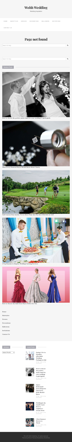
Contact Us (8, 27)
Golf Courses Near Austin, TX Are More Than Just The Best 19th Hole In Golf (28, 215)
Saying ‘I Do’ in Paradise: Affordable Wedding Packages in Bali (41, 356)
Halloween (45, 21)
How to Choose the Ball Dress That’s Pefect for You (19, 303)
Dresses (24, 21)
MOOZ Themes (32, 438)
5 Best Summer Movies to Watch (41, 421)
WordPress (47, 438)
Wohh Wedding (35, 7)
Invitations (56, 21)
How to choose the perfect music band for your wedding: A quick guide (26, 118)
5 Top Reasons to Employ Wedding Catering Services (20, 264)
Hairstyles (14, 21)
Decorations (34, 21)
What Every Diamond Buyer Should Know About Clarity (21, 167)
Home (5, 21)
